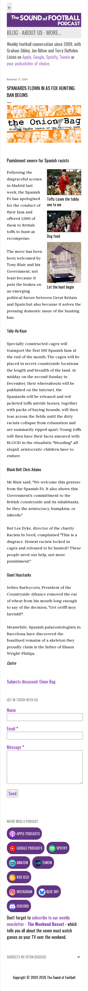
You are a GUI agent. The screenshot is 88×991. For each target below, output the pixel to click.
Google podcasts (29, 848)
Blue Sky (52, 891)
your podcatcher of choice (28, 63)
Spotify (51, 57)
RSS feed (22, 877)
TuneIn (64, 57)
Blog (12, 32)
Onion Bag (47, 681)
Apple (26, 57)
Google (38, 57)
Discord (22, 906)
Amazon (22, 862)
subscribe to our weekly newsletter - (38, 920)
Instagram (24, 891)
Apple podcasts (28, 833)
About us (32, 32)
